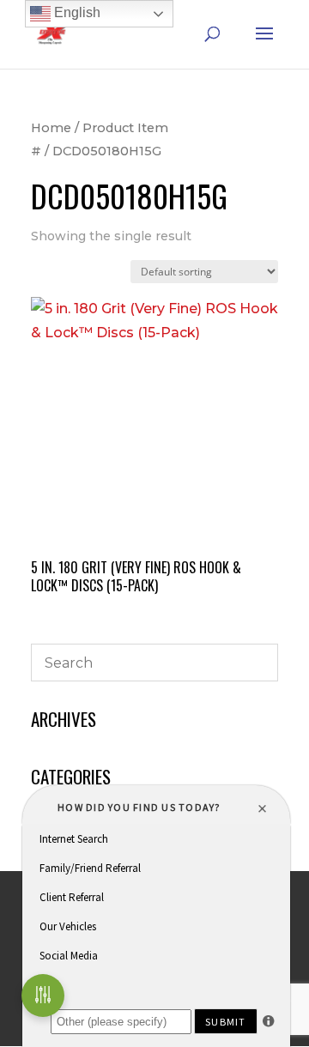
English (75, 12)
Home (51, 128)
